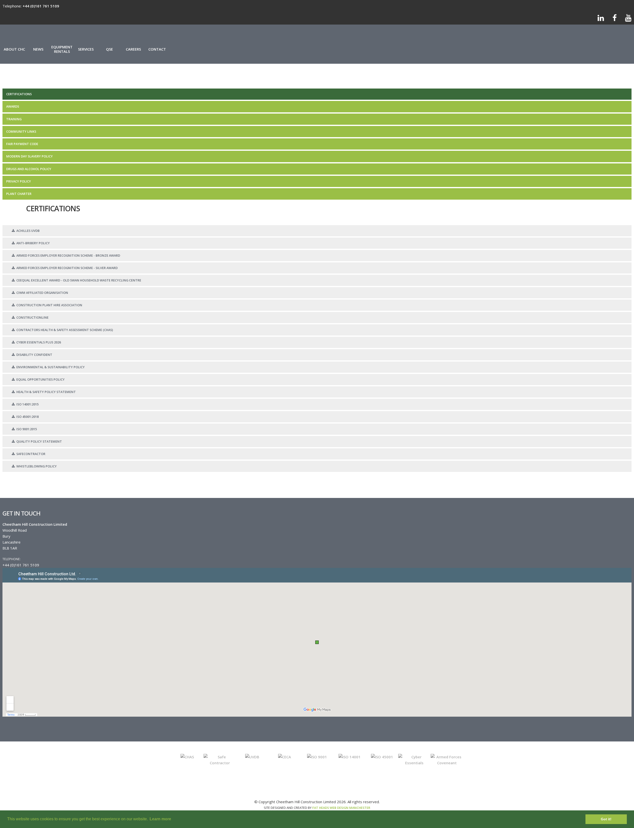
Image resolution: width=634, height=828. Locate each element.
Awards (12, 106)
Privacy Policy (18, 181)
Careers (133, 49)
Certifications (19, 94)
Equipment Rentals (62, 49)
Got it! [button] (606, 819)
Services (86, 49)
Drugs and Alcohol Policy (28, 169)
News (38, 49)
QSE (109, 49)
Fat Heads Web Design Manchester (341, 807)
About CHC (14, 49)
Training (14, 119)
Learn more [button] (160, 819)
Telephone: (11, 559)
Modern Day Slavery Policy (29, 156)
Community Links (21, 131)
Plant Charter (18, 193)
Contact (157, 49)
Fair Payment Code (22, 144)
